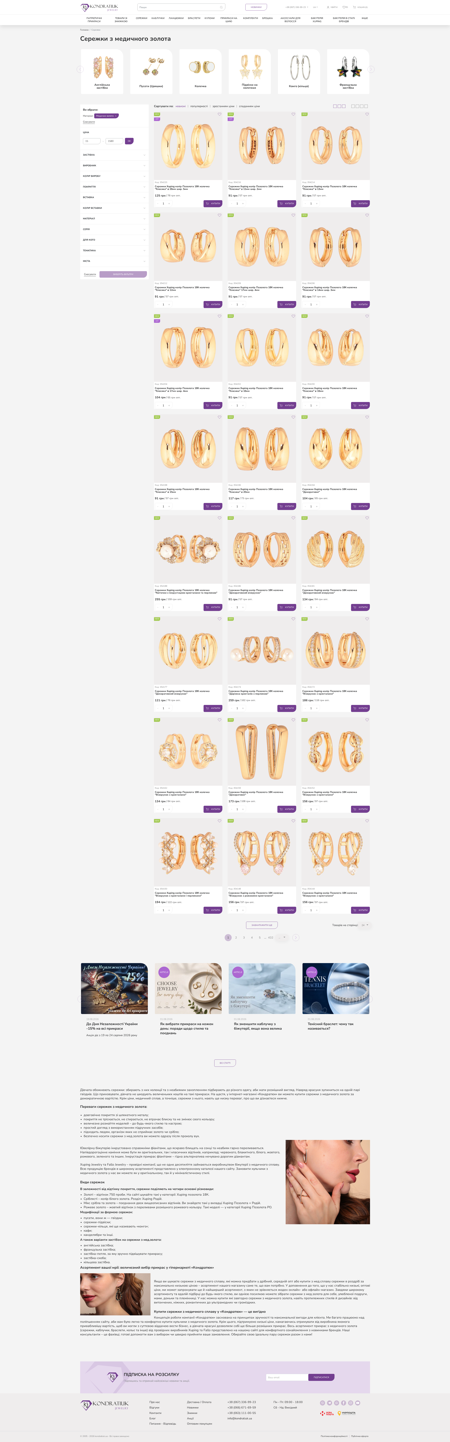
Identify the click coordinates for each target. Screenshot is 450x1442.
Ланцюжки (176, 18)
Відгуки (154, 1408)
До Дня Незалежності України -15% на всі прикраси (112, 1026)
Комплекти (250, 18)
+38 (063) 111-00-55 (241, 1413)
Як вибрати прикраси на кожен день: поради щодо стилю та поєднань (186, 1028)
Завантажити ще (262, 925)
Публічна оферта (359, 1436)
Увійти (334, 7)
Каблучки (158, 18)
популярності (199, 106)
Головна (84, 29)
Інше (365, 18)
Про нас (154, 1402)
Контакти (155, 1413)
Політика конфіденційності (334, 1436)
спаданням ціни (249, 106)
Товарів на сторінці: (345, 925)
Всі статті (225, 1063)
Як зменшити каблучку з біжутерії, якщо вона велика (258, 1026)
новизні (181, 106)
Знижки (192, 1413)
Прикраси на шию (228, 20)
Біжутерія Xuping (317, 20)
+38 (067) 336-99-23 (241, 1402)
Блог (152, 1418)
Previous (80, 69)
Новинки (256, 7)
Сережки (141, 18)
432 (270, 938)
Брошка (267, 18)
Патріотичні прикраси (94, 20)
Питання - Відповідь (162, 1424)
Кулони (210, 18)
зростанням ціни (223, 106)
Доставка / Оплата (199, 1402)
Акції (190, 1418)
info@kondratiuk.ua (239, 1418)
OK (129, 141)
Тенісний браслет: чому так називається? (330, 1026)
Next (371, 69)
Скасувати (89, 121)
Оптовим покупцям (199, 1424)
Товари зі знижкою (121, 20)
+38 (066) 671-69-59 (241, 1408)
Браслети (194, 18)
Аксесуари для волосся (290, 20)
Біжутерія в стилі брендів (344, 20)
